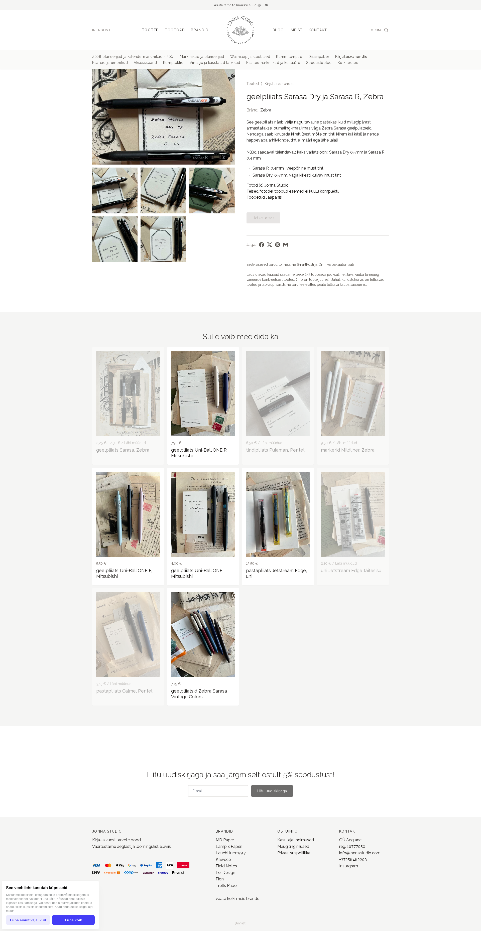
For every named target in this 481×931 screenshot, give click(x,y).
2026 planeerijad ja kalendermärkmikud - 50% (133, 57)
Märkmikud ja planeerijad (202, 57)
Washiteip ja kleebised (250, 57)
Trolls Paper (227, 885)
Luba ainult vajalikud (28, 920)
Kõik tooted (348, 63)
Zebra (265, 110)
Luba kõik (73, 920)
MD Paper (225, 840)
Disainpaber (318, 57)
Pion (220, 879)
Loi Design (225, 872)
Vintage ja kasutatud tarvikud (215, 63)
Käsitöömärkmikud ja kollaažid (273, 63)
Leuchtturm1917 (231, 853)
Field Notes (226, 866)
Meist (297, 30)
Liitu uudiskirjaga (272, 791)
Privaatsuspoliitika (293, 853)
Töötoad (175, 30)
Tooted (150, 30)
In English (101, 30)
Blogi (279, 30)
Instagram (348, 866)
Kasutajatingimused (295, 840)
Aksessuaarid (145, 63)
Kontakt (318, 30)
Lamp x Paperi (229, 846)
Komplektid (173, 63)
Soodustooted (318, 63)
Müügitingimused (293, 846)
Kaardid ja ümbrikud (110, 63)
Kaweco (223, 859)
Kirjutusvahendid (351, 57)
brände (252, 898)
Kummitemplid (289, 57)
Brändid (199, 30)
